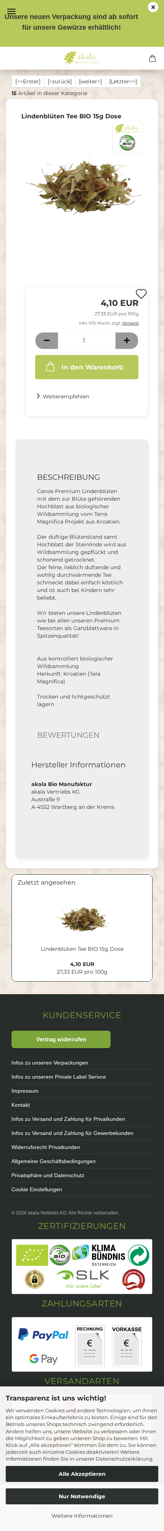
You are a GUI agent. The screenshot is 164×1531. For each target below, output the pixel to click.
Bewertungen (68, 735)
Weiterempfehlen (66, 396)
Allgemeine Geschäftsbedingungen (53, 1161)
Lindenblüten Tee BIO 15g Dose (82, 948)
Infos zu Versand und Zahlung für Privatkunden (68, 1119)
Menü (11, 11)
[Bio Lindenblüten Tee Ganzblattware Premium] (82, 177)
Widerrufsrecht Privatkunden (45, 1147)
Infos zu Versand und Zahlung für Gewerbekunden (72, 1133)
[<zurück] (60, 81)
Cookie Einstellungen (36, 1189)
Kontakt (20, 1105)
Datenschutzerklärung (124, 1459)
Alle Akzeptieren (82, 1474)
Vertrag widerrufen (61, 1039)
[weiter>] (90, 81)
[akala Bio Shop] (81, 58)
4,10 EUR (82, 964)
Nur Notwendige (82, 1496)
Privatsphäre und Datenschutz (47, 1175)
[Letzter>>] (123, 81)
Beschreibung (68, 477)
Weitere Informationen (82, 1515)
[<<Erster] (27, 81)
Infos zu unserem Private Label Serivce (58, 1077)
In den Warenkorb (92, 367)
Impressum (25, 1091)
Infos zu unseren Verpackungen (49, 1063)
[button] (46, 340)
